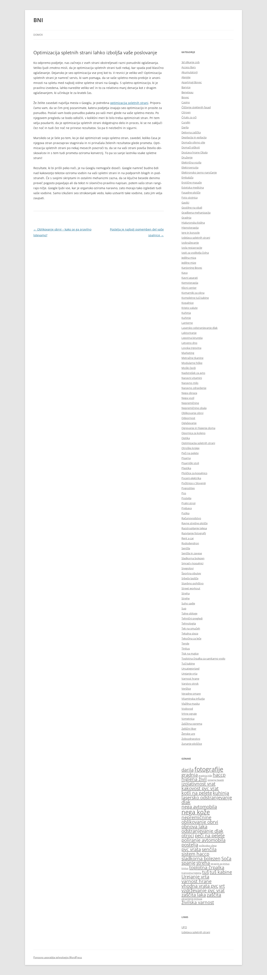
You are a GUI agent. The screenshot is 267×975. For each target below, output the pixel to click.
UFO (184, 927)
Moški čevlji (188, 368)
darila (187, 770)
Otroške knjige (190, 448)
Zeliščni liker (188, 729)
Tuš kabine (188, 663)
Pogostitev (188, 488)
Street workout (190, 588)
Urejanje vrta (189, 673)
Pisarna (186, 458)
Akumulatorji (189, 72)
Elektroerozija (189, 167)
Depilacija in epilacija (194, 137)
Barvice (185, 87)
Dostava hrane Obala (194, 152)
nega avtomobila (199, 807)
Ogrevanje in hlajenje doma (198, 428)
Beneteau (187, 92)
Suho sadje (188, 603)
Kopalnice (187, 303)
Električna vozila (191, 162)
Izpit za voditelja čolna (195, 253)
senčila (209, 849)
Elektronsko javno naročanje (199, 172)
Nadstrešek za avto (193, 373)
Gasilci (185, 202)
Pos (183, 493)
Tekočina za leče (191, 638)
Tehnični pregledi (192, 618)
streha (203, 863)
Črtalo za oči (188, 117)
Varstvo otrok (190, 683)
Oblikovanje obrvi (192, 413)
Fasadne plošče (190, 192)
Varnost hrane (190, 678)
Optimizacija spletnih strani (198, 443)
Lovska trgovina (191, 348)
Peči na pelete (190, 453)
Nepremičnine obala (194, 408)
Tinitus (185, 648)
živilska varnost (197, 902)
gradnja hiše (205, 775)
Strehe (185, 598)
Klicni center (188, 288)
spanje (188, 863)
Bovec (185, 97)
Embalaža (187, 177)
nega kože (195, 812)
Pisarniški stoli (190, 463)
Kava (184, 273)
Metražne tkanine (192, 358)
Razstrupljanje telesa (194, 528)
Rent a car (187, 538)
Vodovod (187, 708)
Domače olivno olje (193, 142)
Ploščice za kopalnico (194, 473)
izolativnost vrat (198, 784)
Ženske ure (188, 734)
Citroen (186, 112)
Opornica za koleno (193, 433)
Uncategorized (190, 668)
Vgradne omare (191, 693)
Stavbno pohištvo (192, 583)
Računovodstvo (191, 518)
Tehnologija (188, 623)
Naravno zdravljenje (193, 388)
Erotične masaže (191, 182)
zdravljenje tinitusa (191, 898)
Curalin (185, 122)
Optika (185, 438)
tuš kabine (221, 872)
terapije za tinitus (220, 863)
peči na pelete (210, 835)
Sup (183, 608)
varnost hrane (196, 881)
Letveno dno (189, 343)
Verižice (186, 688)
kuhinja (221, 793)
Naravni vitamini (191, 378)
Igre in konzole (190, 232)
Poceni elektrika (191, 478)
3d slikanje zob (190, 62)
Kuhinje (186, 318)
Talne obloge (189, 613)
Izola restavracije (191, 247)
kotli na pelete (196, 793)
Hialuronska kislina (193, 222)
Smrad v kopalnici (192, 563)
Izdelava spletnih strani (195, 237)
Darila (185, 127)
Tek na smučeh (190, 628)
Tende (185, 643)
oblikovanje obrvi (199, 822)
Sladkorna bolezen (192, 558)
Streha (185, 593)
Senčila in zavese (191, 553)
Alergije (185, 77)
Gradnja (186, 217)
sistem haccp (195, 854)
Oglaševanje (188, 423)
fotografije (208, 769)
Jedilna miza (188, 258)
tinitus (184, 868)
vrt (222, 886)
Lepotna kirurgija (192, 338)
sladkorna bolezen (200, 858)
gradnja (189, 775)
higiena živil (194, 779)
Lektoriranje (188, 333)
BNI (38, 20)
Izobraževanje (190, 242)
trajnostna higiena (191, 872)
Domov (38, 35)
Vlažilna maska (190, 703)
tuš (205, 872)
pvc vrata (191, 849)
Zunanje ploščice (191, 744)
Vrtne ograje (189, 713)
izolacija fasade (216, 780)
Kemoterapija (189, 283)
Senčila (185, 548)
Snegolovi (187, 568)
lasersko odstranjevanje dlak (206, 799)
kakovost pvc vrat (200, 788)
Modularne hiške (191, 363)
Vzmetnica (187, 718)
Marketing (187, 353)
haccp (219, 775)
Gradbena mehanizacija (195, 212)
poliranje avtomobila (203, 840)
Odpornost (188, 418)
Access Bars (188, 67)
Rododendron (190, 543)
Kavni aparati (189, 278)
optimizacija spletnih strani (129, 103)
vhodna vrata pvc (199, 886)
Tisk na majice (190, 653)
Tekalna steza (189, 633)
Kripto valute (189, 308)
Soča (226, 858)
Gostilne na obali (191, 207)
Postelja (186, 498)
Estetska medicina (192, 187)
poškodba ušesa (208, 845)
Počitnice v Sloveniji (193, 483)
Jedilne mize (188, 263)
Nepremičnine (190, 403)
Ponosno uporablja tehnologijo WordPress (57, 957)
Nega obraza (189, 393)
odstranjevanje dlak (202, 831)
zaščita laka (193, 895)
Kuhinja (186, 313)
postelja (189, 845)
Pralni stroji (188, 503)
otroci (187, 835)
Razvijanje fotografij (193, 533)
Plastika (186, 468)
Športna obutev (191, 573)
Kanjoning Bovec (191, 268)
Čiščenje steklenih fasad (196, 107)
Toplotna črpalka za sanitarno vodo (203, 658)
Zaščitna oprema (191, 724)
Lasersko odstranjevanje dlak (199, 328)
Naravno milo (189, 383)
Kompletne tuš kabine (195, 298)
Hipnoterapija (190, 227)
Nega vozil (187, 398)
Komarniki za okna (192, 293)
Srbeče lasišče (189, 578)
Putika (185, 513)
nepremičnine (196, 817)
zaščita (214, 895)
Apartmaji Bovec (191, 82)
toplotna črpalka (206, 867)
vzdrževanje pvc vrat (203, 890)
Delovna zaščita (191, 132)
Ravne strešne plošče (194, 523)
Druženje (187, 157)
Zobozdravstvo (190, 739)
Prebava (186, 508)
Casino (185, 102)
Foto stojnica (189, 197)
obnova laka (194, 826)
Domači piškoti (190, 147)
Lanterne (187, 323)
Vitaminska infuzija (193, 698)
